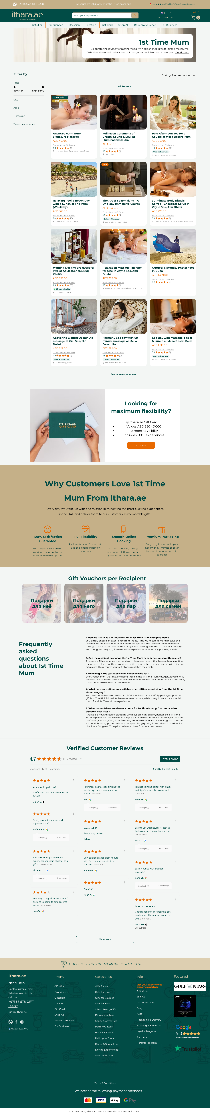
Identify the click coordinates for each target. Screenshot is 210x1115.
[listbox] (165, 17)
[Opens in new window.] (89, 800)
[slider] (14, 87)
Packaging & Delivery (149, 1019)
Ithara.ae (17, 975)
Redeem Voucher (64, 1020)
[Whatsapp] (15, 4)
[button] (165, 17)
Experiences (61, 992)
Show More (96, 794)
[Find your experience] (134, 15)
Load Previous (123, 86)
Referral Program (147, 1042)
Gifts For (59, 986)
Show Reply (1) (92, 807)
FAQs (140, 1014)
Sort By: (157, 769)
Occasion (59, 997)
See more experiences (123, 374)
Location (59, 1003)
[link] (196, 18)
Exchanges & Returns (149, 1025)
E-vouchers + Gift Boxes (64, 145)
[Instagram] (22, 1022)
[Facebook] (16, 1022)
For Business (61, 1026)
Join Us (141, 996)
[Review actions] (73, 780)
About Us (142, 990)
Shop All (59, 1014)
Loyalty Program (146, 1031)
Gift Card (59, 1009)
